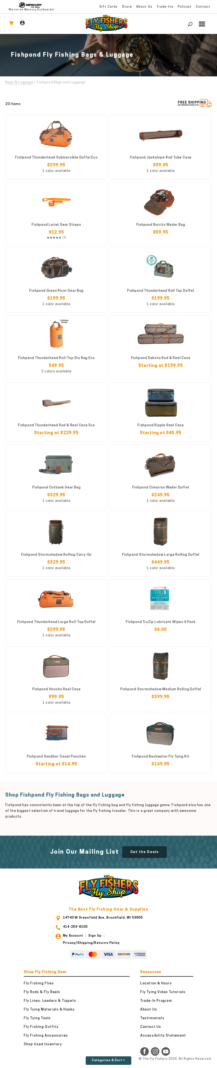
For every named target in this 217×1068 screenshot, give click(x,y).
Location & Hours (156, 983)
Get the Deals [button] (144, 852)
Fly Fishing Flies (39, 983)
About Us (144, 6)
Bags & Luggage (19, 82)
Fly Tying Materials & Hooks (49, 1009)
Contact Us (150, 1027)
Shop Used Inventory (43, 1044)
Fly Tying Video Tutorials (163, 992)
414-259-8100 (75, 927)
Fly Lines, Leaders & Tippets (50, 1001)
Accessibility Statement (163, 1035)
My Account (73, 935)
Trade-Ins (165, 6)
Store (127, 6)
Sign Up (95, 935)
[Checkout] (11, 24)
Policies (185, 6)
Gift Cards (108, 6)
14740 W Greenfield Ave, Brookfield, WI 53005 (103, 917)
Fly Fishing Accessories (46, 1035)
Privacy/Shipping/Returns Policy (91, 943)
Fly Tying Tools (37, 1018)
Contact (203, 6)
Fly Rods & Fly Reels (42, 992)
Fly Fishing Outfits (41, 1027)
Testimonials (152, 1018)
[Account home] (22, 24)
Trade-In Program (156, 1001)
